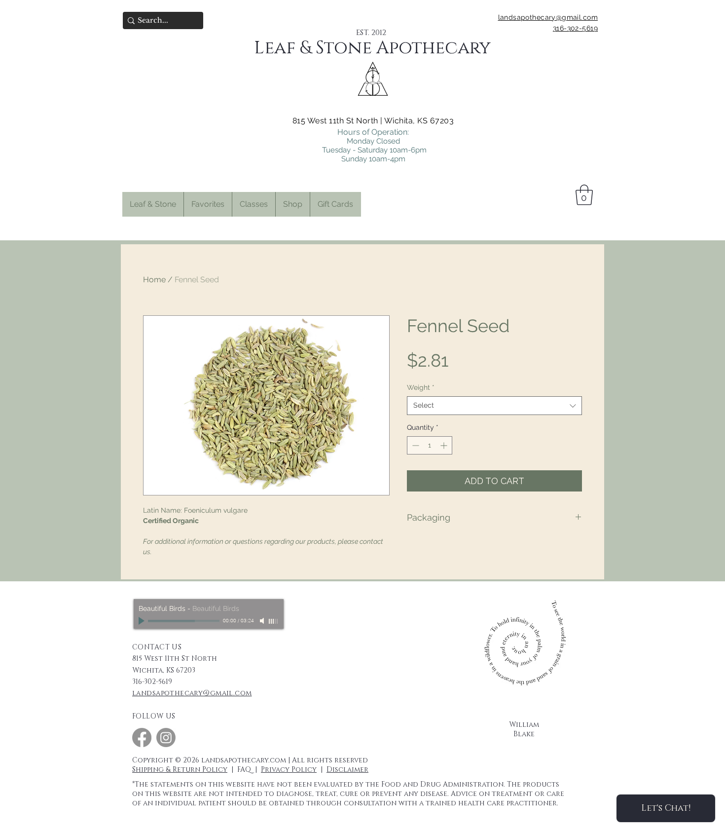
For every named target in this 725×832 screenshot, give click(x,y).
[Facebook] (141, 737)
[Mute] (263, 621)
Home (154, 279)
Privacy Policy (289, 769)
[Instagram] (166, 737)
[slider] (274, 621)
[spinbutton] (429, 445)
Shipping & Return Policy (179, 769)
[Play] (142, 621)
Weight (421, 387)
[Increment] (444, 445)
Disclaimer (347, 769)
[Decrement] (414, 445)
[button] (207, 204)
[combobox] (494, 405)
